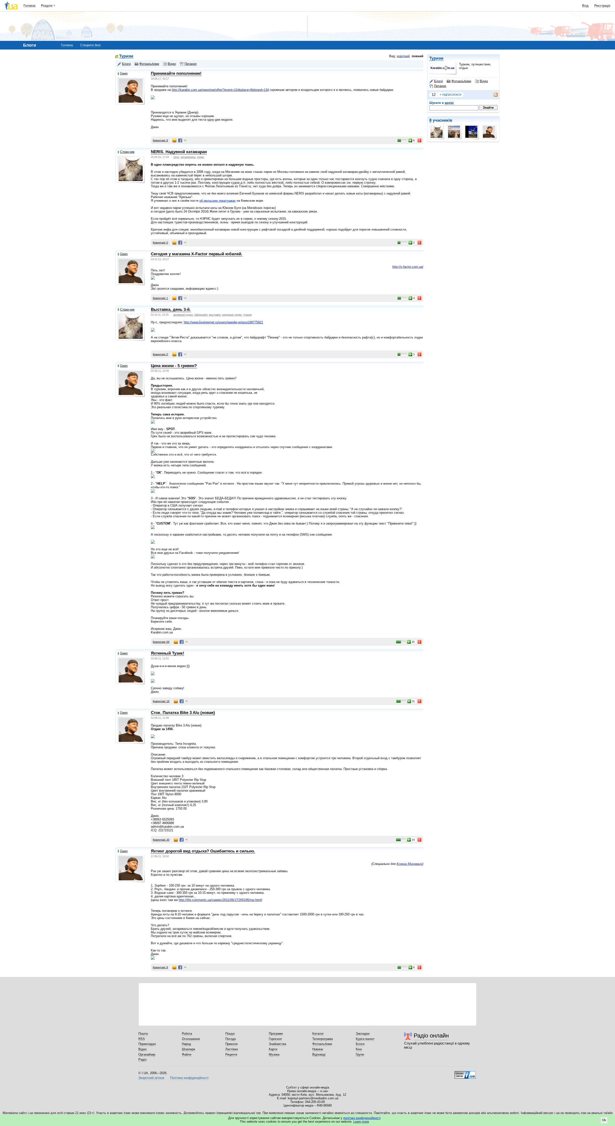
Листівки (231, 1049)
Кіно (359, 1049)
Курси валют (365, 1039)
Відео (484, 81)
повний (417, 56)
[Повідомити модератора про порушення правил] (419, 140)
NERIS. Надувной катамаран (179, 152)
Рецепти (231, 1054)
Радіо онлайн (431, 1035)
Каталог (318, 1033)
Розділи (46, 5)
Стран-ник (127, 152)
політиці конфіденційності (362, 1118)
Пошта (143, 1033)
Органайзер (146, 1054)
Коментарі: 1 (160, 298)
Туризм (436, 58)
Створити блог (90, 45)
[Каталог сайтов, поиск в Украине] (465, 1073)
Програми (276, 1033)
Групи (360, 1054)
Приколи (231, 1044)
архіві (449, 103)
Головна (29, 5)
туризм (247, 314)
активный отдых (183, 314)
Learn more (361, 1121)
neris (176, 157)
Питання (440, 86)
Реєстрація (602, 5)
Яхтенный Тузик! (167, 653)
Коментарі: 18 (161, 701)
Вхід (585, 5)
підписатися (450, 94)
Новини (317, 1049)
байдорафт (201, 314)
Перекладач (147, 1044)
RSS (141, 1039)
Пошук (230, 1033)
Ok (604, 1120)
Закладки (362, 1033)
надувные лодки (232, 314)
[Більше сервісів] (185, 140)
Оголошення (191, 1039)
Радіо (142, 1059)
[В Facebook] (180, 140)
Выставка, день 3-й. (171, 309)
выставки (215, 314)
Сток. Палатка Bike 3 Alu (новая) (183, 712)
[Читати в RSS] (493, 95)
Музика (274, 1054)
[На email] (174, 140)
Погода (230, 1039)
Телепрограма (322, 1039)
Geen (124, 73)
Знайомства (277, 1044)
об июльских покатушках (217, 200)
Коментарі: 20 (161, 839)
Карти (273, 1049)
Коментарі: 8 (160, 140)
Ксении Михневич (409, 864)
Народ (186, 1044)
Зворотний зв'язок (151, 1078)
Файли (186, 1054)
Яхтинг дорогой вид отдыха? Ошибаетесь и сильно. (203, 851)
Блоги (438, 81)
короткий (403, 56)
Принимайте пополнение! (176, 73)
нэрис (200, 157)
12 (434, 95)
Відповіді (319, 1054)
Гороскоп (275, 1039)
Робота (187, 1033)
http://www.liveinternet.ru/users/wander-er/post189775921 (223, 322)
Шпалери (188, 1049)
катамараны (188, 157)
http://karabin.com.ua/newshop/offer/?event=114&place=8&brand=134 (220, 90)
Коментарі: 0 (160, 242)
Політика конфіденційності (189, 1078)
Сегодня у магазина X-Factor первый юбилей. (196, 254)
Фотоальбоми (461, 81)
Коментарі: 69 (161, 641)
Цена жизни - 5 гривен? (174, 365)
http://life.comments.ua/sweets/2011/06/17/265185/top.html (220, 900)
